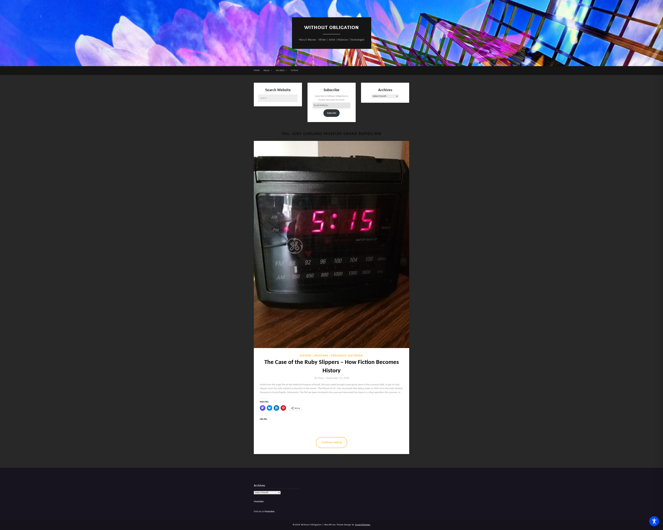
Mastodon (259, 501)
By (320, 378)
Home (257, 70)
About (266, 70)
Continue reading (331, 442)
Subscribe (331, 113)
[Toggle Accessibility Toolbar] (654, 521)
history (306, 356)
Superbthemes (362, 525)
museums (321, 356)
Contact (294, 70)
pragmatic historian (347, 356)
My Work (280, 70)
